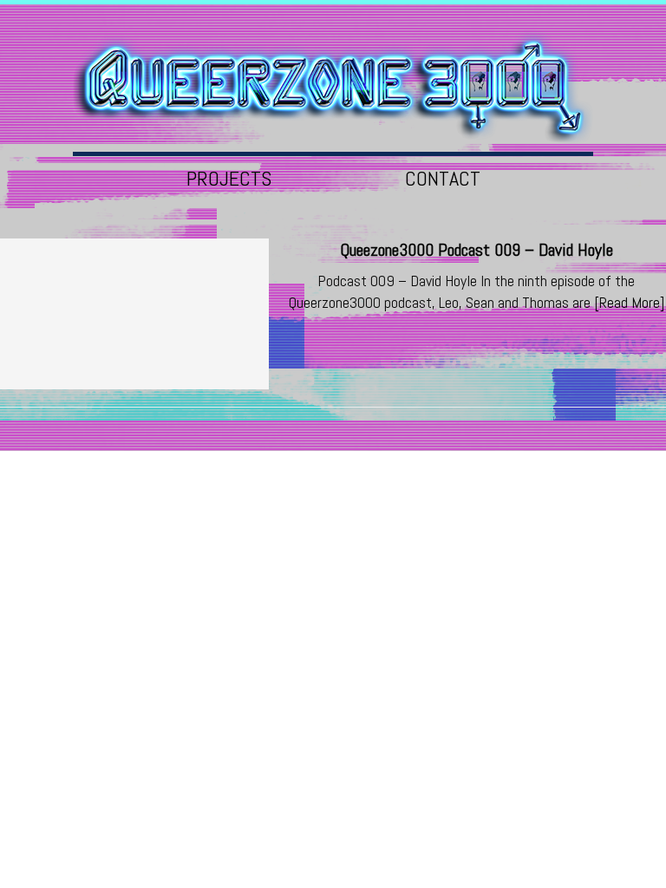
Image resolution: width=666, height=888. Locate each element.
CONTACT (442, 178)
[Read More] (629, 302)
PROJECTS (228, 178)
